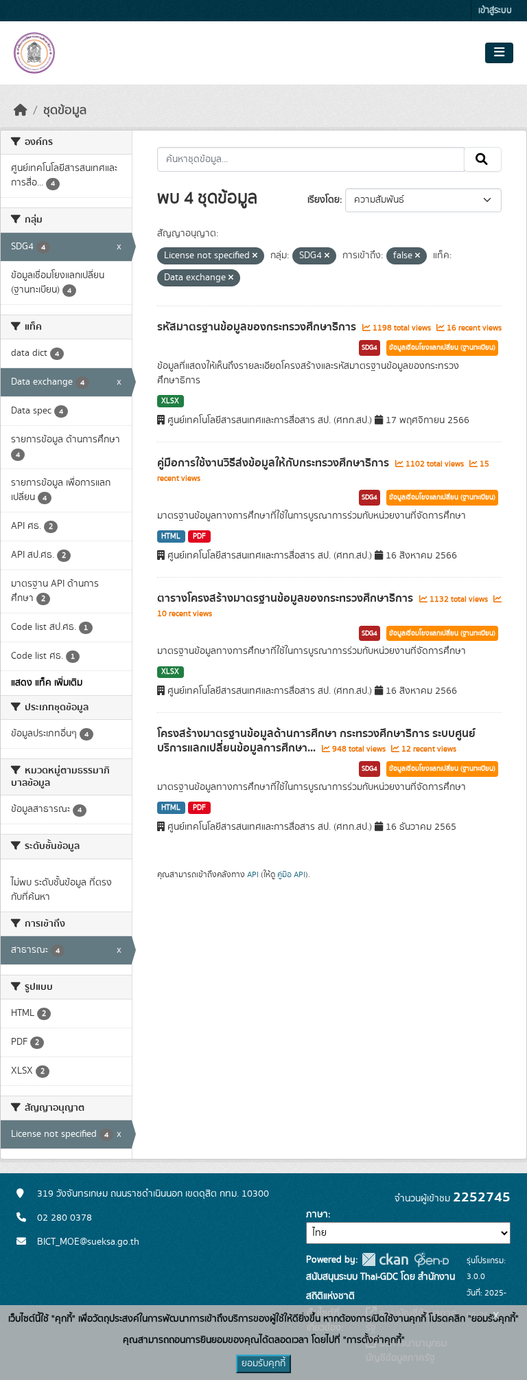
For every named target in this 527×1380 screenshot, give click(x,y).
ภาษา (317, 1214)
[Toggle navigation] (499, 53)
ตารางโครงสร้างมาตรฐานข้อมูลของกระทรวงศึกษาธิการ (286, 598)
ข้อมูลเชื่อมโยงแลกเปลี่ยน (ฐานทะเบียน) (442, 347)
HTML (170, 536)
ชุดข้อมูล (64, 111)
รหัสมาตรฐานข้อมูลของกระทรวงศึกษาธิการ (258, 327)
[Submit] (483, 159)
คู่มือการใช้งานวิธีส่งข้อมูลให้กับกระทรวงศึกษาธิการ (274, 463)
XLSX (170, 401)
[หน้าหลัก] (20, 111)
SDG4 (369, 347)
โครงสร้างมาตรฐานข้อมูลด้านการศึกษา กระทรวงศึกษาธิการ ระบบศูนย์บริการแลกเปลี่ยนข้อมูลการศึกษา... (316, 741)
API (253, 874)
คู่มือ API (291, 874)
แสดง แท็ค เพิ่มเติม (46, 683)
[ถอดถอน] (255, 256)
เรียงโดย (323, 200)
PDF (199, 536)
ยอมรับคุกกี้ (263, 1363)
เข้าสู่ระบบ (495, 10)
